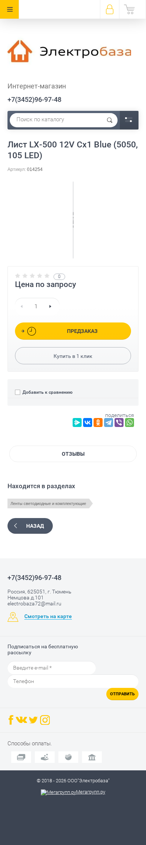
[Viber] (119, 422)
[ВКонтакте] (87, 422)
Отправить (122, 694)
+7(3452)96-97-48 (34, 99)
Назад (35, 526)
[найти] (110, 120)
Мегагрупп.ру (90, 792)
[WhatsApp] (129, 422)
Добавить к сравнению (47, 392)
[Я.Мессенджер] (77, 422)
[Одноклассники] (98, 422)
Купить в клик (73, 356)
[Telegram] (108, 422)
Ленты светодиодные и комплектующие (48, 503)
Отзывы (73, 454)
